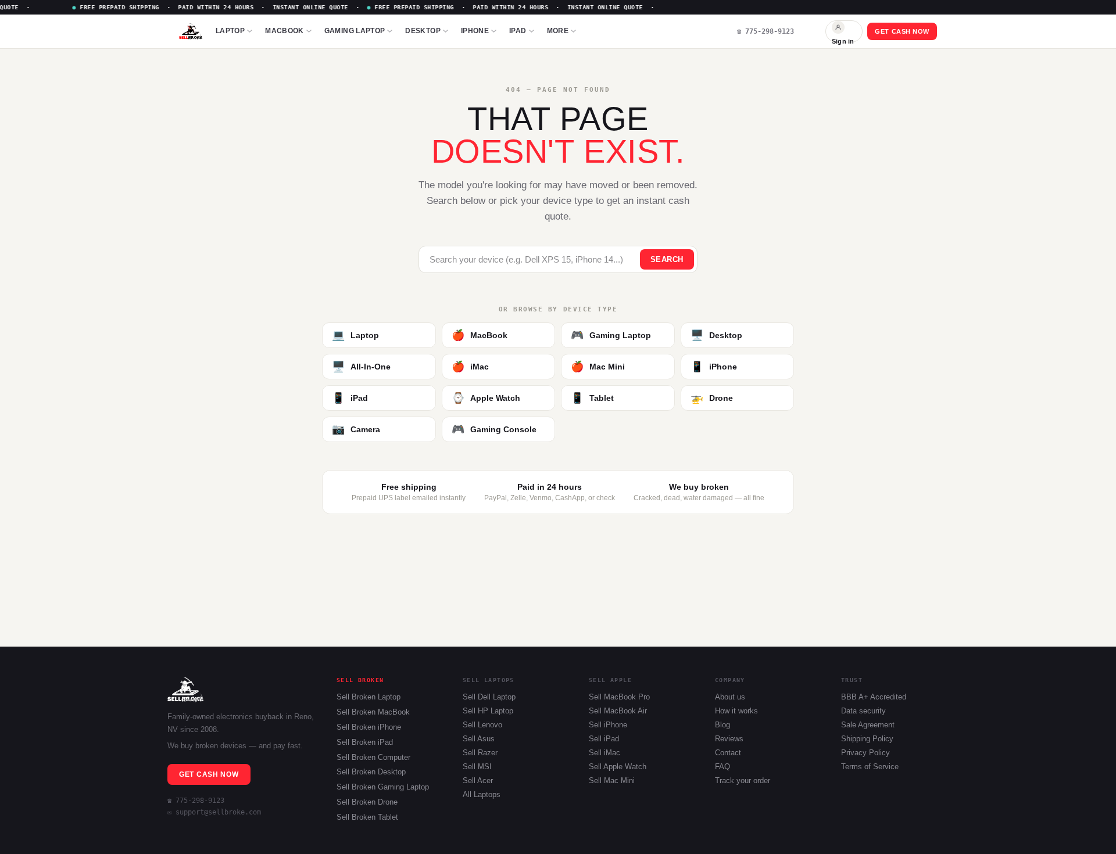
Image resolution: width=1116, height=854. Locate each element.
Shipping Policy (867, 738)
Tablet (592, 398)
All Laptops (481, 794)
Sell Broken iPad (365, 742)
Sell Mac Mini (612, 780)
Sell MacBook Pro (619, 696)
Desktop (423, 31)
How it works (736, 710)
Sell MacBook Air (618, 710)
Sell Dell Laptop (489, 696)
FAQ (722, 766)
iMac (470, 366)
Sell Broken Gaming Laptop (383, 787)
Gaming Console (494, 429)
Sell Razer (480, 752)
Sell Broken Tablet (367, 817)
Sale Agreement (868, 724)
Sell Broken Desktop (371, 771)
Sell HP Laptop (488, 710)
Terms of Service (870, 766)
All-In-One (361, 366)
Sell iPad (604, 738)
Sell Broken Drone (367, 802)
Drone (712, 398)
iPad (517, 31)
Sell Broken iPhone (369, 727)
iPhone (475, 31)
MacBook (284, 31)
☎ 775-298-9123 (195, 800)
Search (667, 259)
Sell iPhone (608, 724)
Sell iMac (604, 752)
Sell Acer (478, 780)
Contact (728, 752)
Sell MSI (477, 766)
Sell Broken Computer (373, 757)
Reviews (729, 738)
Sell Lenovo (482, 724)
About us (730, 696)
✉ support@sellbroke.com (214, 812)
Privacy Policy (865, 752)
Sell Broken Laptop (368, 696)
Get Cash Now (902, 31)
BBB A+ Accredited (873, 696)
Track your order (742, 780)
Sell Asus (479, 738)
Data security (863, 710)
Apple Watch (486, 398)
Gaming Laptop (354, 31)
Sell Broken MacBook (373, 712)
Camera (356, 429)
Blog (722, 724)
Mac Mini (598, 366)
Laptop (230, 31)
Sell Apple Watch (617, 766)
